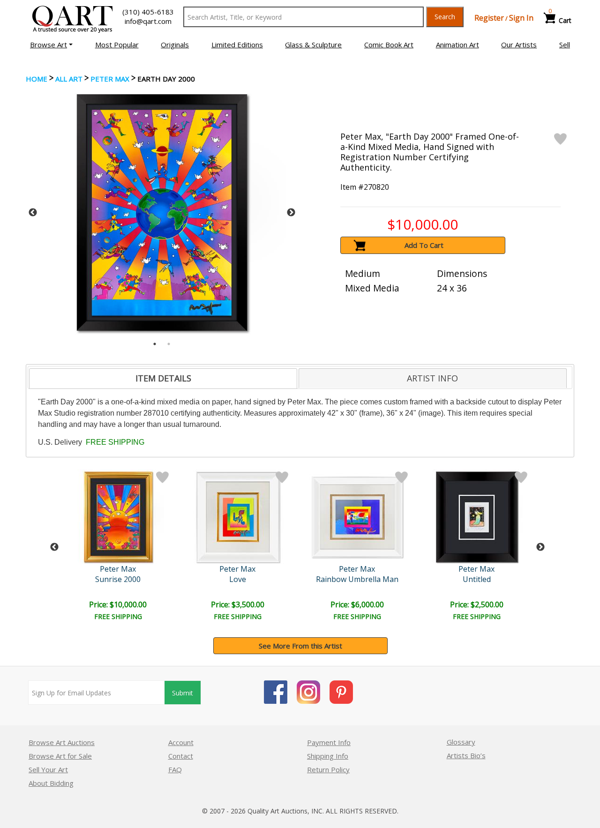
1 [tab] (154, 344)
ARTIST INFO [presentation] (432, 378)
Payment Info (329, 742)
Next (291, 212)
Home (36, 78)
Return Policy (328, 769)
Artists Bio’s (466, 755)
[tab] (163, 378)
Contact (180, 756)
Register (489, 18)
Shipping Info (327, 756)
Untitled (477, 579)
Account (181, 742)
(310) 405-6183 (148, 11)
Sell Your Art (48, 769)
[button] (51, 44)
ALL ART (68, 78)
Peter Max (109, 78)
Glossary (461, 741)
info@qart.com (148, 21)
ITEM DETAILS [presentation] (163, 378)
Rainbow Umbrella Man (357, 579)
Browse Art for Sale (60, 756)
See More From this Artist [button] (300, 645)
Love (237, 579)
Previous (33, 212)
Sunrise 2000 (118, 579)
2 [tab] (168, 344)
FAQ (175, 769)
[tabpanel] (162, 212)
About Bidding (51, 783)
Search (445, 16)
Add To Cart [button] (424, 245)
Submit (182, 692)
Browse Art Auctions (62, 742)
